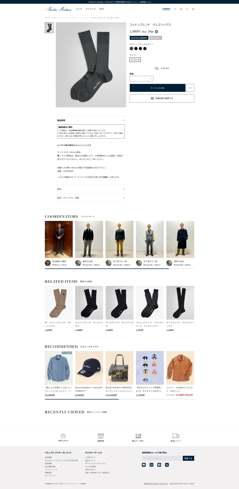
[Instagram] (151, 465)
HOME (47, 17)
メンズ (79, 8)
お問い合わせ (90, 469)
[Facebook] (159, 465)
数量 (132, 73)
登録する (188, 458)
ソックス (84, 17)
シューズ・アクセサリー (69, 17)
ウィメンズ (91, 8)
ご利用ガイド (90, 457)
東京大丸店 (88, 261)
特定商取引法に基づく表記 (54, 484)
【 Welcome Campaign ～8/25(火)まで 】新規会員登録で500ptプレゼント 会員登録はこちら (119, 2)
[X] (167, 465)
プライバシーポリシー (71, 484)
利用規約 (83, 484)
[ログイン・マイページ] (181, 8)
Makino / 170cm (59, 264)
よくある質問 (90, 466)
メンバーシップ (51, 469)
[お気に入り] (187, 8)
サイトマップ (50, 475)
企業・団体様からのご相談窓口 (97, 472)
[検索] (175, 8)
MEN (55, 17)
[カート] (193, 8)
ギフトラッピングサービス (95, 463)
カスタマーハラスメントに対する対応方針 (61, 460)
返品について (90, 460)
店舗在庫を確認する (164, 98)
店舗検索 (166, 8)
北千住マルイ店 (120, 261)
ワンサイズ (135, 59)
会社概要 (48, 457)
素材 (59, 189)
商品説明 (61, 120)
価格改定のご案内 (65, 127)
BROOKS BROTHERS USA (157, 483)
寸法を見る (164, 68)
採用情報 (48, 463)
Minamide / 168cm (91, 264)
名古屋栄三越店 (59, 261)
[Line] (144, 465)
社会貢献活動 (50, 466)
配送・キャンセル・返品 (68, 197)
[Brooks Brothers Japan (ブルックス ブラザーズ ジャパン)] (58, 8)
